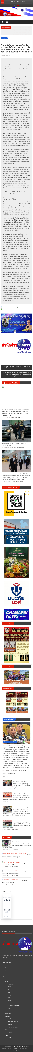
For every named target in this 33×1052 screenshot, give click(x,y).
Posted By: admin (6, 49)
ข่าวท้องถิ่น (10, 1026)
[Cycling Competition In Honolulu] (11, 856)
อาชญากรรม (11, 978)
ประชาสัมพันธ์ (8, 1007)
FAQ (6, 964)
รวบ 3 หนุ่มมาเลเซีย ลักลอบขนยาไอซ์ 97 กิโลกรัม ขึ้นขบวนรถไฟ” (16, 360)
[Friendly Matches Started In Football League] (14, 847)
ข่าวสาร (7, 975)
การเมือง (10, 980)
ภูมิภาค (9, 983)
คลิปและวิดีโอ (8, 1031)
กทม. (9, 996)
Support (7, 961)
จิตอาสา (7, 1029)
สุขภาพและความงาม (13, 1015)
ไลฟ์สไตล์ (7, 1010)
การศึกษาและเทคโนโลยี (14, 999)
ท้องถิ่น (6, 1023)
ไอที (9, 1002)
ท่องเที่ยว (10, 1012)
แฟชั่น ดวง (10, 1018)
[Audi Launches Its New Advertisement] (12, 864)
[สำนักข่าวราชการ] (16, 11)
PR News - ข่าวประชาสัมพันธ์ (10, 735)
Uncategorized (4, 31)
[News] (17, 938)
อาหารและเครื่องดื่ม (13, 1021)
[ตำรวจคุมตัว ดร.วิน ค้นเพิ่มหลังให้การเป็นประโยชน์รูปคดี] (16, 424)
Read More (6, 770)
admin (14, 411)
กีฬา (9, 991)
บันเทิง (9, 994)
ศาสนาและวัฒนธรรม (13, 1004)
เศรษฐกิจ (10, 988)
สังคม (9, 986)
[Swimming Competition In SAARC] (11, 873)
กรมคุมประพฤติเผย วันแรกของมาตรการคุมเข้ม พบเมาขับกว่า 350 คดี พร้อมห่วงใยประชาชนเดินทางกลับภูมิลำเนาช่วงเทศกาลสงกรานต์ (17, 368)
